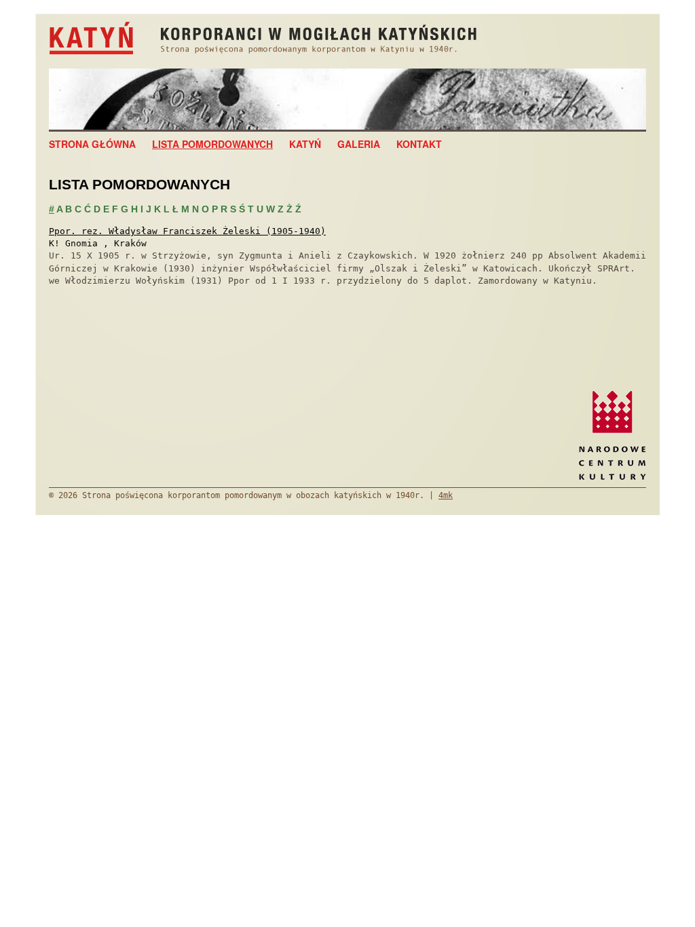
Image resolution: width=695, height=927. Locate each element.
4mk (445, 495)
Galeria (358, 144)
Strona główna (92, 144)
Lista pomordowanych (212, 144)
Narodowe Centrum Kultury (612, 435)
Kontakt (419, 144)
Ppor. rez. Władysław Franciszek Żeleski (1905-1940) (187, 231)
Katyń (305, 144)
